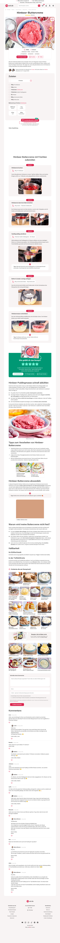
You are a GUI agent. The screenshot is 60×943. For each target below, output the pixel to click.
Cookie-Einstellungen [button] (48, 918)
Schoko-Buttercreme (23, 628)
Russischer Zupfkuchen (12, 916)
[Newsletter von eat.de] (30, 636)
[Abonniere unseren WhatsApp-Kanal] (28, 922)
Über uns (48, 909)
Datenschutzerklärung (48, 911)
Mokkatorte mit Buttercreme (27, 584)
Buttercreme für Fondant (33, 598)
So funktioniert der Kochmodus (30, 122)
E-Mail (31, 907)
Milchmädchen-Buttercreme (13, 628)
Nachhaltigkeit (48, 913)
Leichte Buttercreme (14, 655)
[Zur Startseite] (9, 5)
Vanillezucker (20, 89)
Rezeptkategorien (12, 907)
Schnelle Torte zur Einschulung (35, 475)
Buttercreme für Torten (44, 628)
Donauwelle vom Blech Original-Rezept (28, 669)
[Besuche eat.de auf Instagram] (25, 922)
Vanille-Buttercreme (28, 655)
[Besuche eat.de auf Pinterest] (35, 922)
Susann (33, 69)
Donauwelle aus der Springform (12, 669)
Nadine (46, 69)
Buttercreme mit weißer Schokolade (13, 613)
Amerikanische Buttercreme (44, 598)
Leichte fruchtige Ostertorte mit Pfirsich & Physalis (21, 475)
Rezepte (8, 9)
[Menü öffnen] (53, 5)
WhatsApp (31, 910)
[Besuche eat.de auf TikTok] (31, 922)
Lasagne (12, 913)
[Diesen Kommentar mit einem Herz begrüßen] (9, 722)
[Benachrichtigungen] (46, 5)
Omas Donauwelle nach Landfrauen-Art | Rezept (13, 598)
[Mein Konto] (49, 5)
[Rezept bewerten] (30, 364)
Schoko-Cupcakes (42, 614)
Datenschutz (16, 701)
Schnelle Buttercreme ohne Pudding (23, 598)
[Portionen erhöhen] (31, 80)
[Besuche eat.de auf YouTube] (22, 922)
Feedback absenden (17, 704)
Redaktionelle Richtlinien (48, 916)
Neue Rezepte (12, 911)
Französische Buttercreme (44, 670)
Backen (13, 9)
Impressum (48, 907)
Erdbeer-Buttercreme (22, 519)
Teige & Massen (18, 9)
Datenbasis (23, 103)
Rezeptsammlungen (12, 909)
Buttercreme (25, 9)
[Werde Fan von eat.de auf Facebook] (38, 922)
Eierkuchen (12, 918)
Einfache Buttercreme (43, 584)
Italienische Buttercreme (33, 628)
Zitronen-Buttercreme (43, 655)
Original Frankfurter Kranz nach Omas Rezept (29, 613)
